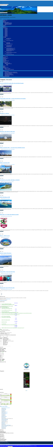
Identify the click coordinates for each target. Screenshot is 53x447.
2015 (5, 47)
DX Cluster (4, 59)
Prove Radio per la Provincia (8, 73)
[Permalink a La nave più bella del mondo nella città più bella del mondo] (6, 91)
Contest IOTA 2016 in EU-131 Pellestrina (11, 52)
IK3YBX (3, 100)
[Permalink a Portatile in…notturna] (6, 124)
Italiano (7, 64)
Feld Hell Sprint (3, 423)
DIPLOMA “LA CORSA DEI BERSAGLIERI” (9, 214)
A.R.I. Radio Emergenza (6, 76)
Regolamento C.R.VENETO (8, 23)
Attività (2, 26)
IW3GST (3, 273)
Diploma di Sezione (5, 62)
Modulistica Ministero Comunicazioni (9, 69)
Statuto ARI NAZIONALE (8, 24)
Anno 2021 (6, 32)
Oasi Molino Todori (8, 38)
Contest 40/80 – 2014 (8, 46)
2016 (5, 51)
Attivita (9, 100)
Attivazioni (6, 100)
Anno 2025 (6, 35)
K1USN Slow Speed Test (4, 416)
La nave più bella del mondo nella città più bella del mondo (12, 83)
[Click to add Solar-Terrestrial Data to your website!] (27, 387)
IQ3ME (3, 198)
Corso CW (4, 61)
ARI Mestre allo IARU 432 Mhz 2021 (7, 131)
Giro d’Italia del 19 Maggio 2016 (9, 74)
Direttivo (4, 20)
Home (2, 18)
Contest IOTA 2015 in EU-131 (10, 50)
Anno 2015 (6, 28)
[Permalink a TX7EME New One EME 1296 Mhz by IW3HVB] (6, 190)
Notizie (13, 100)
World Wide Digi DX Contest (5, 419)
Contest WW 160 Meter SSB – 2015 (10, 49)
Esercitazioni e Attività (6, 71)
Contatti (4, 25)
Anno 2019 (6, 31)
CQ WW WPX (8, 42)
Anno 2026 (6, 36)
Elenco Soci (4, 21)
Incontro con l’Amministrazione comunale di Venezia (11, 72)
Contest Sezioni (8, 43)
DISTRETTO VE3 (7, 75)
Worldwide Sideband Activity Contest (6, 407)
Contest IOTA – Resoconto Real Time (7, 271)
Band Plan (4, 57)
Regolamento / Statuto (6, 22)
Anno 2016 (6, 29)
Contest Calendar (4, 406)
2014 (5, 39)
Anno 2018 (6, 30)
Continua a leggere (1, 94)
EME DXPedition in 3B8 (5, 197)
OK (8, 446)
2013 (5, 37)
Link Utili (4, 65)
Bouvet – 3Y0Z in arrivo (5, 235)
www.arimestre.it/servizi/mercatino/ (3, 300)
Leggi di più (11, 446)
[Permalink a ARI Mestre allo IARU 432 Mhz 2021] (6, 140)
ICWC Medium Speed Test (4, 413)
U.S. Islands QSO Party (4, 420)
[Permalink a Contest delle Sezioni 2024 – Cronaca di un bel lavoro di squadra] (6, 106)
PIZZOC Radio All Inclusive (5, 253)
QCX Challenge (3, 410)
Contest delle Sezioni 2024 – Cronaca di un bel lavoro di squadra (13, 98)
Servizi (2, 55)
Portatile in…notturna (4, 113)
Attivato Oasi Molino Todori (9, 40)
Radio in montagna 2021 (5, 162)
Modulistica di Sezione (7, 68)
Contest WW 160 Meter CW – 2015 (10, 48)
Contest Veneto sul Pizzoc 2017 (10, 54)
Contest (11, 100)
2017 (5, 53)
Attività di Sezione (5, 27)
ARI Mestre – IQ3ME (6, 15)
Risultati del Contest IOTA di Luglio (7, 287)
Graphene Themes (7, 443)
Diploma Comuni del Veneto (8, 63)
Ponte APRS (6, 56)
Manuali (4, 66)
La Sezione (3, 19)
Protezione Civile (4, 70)
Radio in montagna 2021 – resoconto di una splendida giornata (12, 147)
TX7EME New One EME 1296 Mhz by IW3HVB (9, 179)
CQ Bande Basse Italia (9, 45)
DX (8, 237)
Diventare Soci (3, 77)
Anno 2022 (6, 33)
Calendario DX (5, 58)
